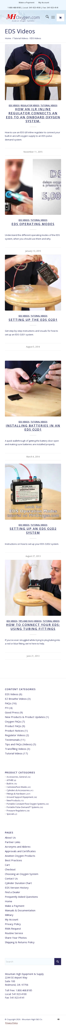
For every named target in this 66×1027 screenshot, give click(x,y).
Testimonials (12, 739)
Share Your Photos (16, 937)
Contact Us (11, 878)
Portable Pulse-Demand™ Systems (23, 807)
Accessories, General (17, 776)
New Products (13, 800)
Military (9, 915)
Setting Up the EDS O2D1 (33, 320)
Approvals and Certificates (20, 851)
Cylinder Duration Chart (18, 883)
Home (8, 901)
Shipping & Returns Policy (20, 942)
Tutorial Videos (48, 105)
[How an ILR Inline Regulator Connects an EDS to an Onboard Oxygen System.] (33, 72)
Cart (7, 864)
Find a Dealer (12, 892)
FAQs (8, 703)
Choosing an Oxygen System (21, 874)
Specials (10, 814)
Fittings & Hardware (16, 793)
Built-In (10, 783)
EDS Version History (17, 887)
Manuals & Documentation (20, 910)
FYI (7, 708)
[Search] (45, 17)
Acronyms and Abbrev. (18, 846)
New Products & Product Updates (25, 717)
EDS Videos (20, 31)
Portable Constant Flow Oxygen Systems (26, 803)
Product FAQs (13, 726)
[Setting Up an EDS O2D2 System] (33, 492)
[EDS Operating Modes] (33, 187)
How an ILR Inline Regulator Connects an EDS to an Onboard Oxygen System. (33, 115)
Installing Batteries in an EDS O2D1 (33, 428)
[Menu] (53, 17)
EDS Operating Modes (33, 224)
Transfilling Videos (15, 748)
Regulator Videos (30, 105)
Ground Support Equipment (20, 797)
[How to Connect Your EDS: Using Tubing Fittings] (33, 588)
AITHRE (10, 780)
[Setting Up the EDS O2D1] (33, 283)
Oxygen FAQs (13, 721)
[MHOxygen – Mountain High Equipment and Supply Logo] (27, 18)
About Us (10, 837)
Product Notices (14, 730)
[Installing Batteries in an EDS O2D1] (33, 389)
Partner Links (12, 842)
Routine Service (14, 933)
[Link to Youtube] (58, 1019)
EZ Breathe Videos (16, 698)
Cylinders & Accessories (18, 790)
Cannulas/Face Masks (17, 787)
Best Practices (13, 860)
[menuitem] (26, 2)
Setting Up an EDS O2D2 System (33, 531)
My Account (43, 2)
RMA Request (13, 928)
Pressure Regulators (16, 810)
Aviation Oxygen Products (20, 855)
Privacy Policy (13, 924)
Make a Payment (26, 2)
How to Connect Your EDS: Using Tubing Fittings (33, 627)
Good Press (12, 712)
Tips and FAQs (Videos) (30, 621)
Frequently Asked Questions (21, 896)
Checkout (10, 869)
